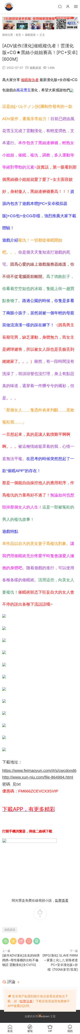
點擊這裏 (26, 1001)
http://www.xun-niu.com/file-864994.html (37, 777)
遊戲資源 (35, 67)
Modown (44, 1016)
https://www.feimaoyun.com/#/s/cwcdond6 (39, 770)
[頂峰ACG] (9, 6)
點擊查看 (61, 900)
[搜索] (60, 6)
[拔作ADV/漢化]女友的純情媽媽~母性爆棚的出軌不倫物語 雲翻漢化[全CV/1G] (21, 960)
